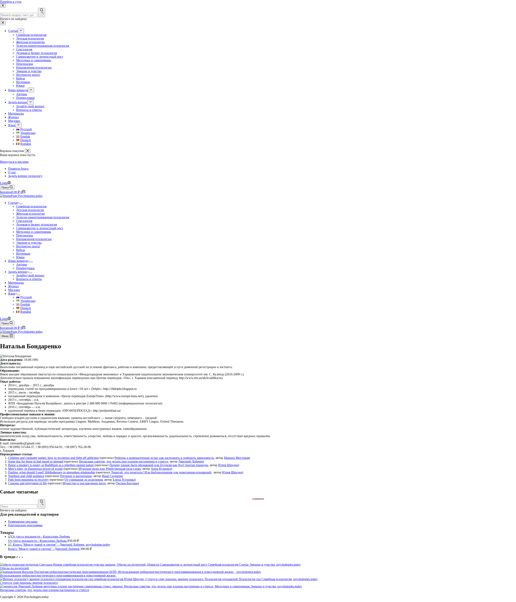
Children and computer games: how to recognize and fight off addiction (53, 458)
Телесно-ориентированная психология (42, 217)
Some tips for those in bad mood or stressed (35, 461)
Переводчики (25, 268)
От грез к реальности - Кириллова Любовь (38, 540)
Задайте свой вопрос (30, 275)
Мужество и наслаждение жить (84, 483)
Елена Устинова (124, 479)
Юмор (20, 257)
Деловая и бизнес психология (36, 224)
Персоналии (24, 235)
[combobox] (18, 506)
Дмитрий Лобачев (190, 461)
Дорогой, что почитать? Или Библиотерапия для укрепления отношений (161, 472)
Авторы (21, 264)
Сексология (24, 221)
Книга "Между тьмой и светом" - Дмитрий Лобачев (44, 549)
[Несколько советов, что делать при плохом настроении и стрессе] (151, 586)
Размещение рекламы (22, 521)
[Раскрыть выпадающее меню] (21, 203)
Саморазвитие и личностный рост (39, 228)
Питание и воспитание (76, 476)
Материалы (16, 282)
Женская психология (30, 213)
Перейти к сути (10, 1)
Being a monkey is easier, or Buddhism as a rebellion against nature (51, 465)
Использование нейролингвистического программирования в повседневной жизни (58, 575)
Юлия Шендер (228, 465)
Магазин (14, 290)
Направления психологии (34, 239)
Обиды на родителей (14, 568)
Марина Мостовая (236, 458)
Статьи (13, 202)
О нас (12, 172)
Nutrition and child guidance (26, 476)
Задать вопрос (17, 271)
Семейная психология (31, 206)
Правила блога (18, 168)
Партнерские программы (25, 525)
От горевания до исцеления (83, 479)
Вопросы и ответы (29, 279)
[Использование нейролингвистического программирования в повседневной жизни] (130, 572)
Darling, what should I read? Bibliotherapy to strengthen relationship (51, 472)
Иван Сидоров (112, 476)
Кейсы (20, 250)
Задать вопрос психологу (25, 176)
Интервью (23, 253)
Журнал (13, 286)
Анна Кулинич (161, 468)
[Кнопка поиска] (41, 504)
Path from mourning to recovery (28, 479)
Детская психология (30, 210)
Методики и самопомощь (33, 231)
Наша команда (18, 261)
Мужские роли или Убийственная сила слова (109, 468)
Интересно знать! (28, 246)
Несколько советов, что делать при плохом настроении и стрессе (123, 461)
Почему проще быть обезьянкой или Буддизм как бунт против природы (158, 465)
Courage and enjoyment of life (27, 483)
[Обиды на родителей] (150, 564)
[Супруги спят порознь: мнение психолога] (159, 579)
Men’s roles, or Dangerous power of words (35, 468)
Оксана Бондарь (127, 483)
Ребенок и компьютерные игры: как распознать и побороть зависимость (164, 458)
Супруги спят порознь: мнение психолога (29, 582)
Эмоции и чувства (29, 242)
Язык (11, 293)
